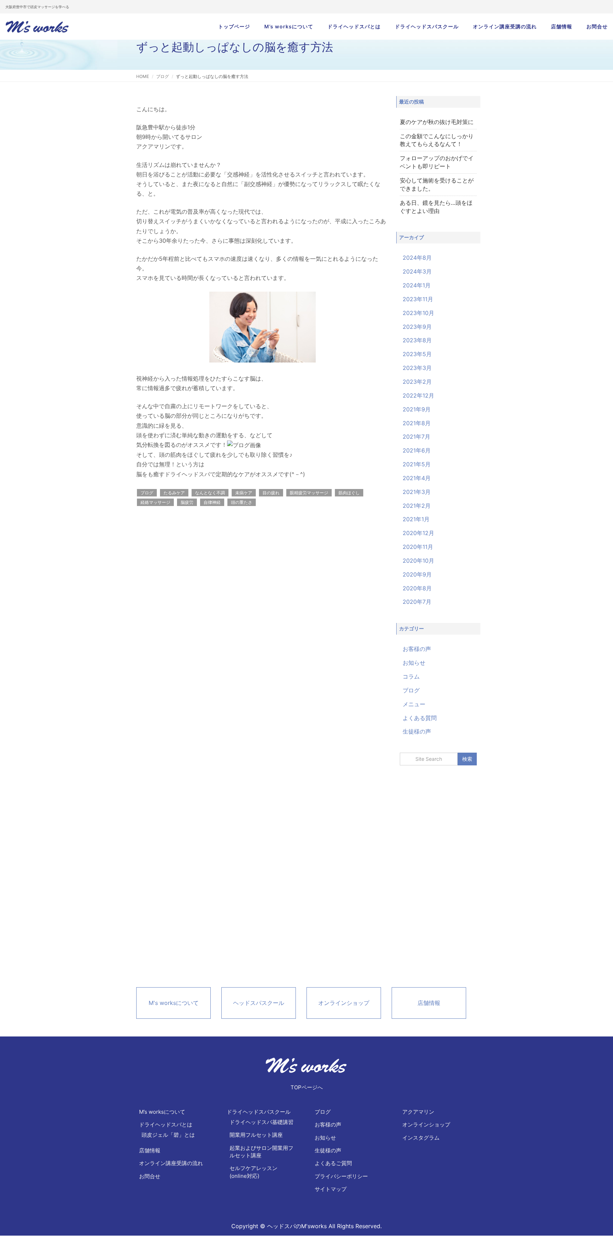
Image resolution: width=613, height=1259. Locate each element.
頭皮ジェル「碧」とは (168, 1134)
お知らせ (414, 662)
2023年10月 (418, 312)
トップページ (234, 26)
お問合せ (597, 26)
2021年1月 (416, 519)
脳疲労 (187, 502)
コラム (411, 676)
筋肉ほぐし (349, 492)
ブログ (162, 76)
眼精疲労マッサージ (309, 492)
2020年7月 (417, 601)
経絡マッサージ (155, 502)
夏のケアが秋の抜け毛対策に (437, 121)
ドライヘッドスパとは (354, 26)
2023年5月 (417, 354)
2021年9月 (417, 409)
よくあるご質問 (333, 1163)
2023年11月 (418, 299)
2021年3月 (417, 491)
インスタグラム (421, 1137)
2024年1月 (417, 285)
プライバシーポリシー (341, 1176)
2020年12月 (418, 532)
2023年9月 (417, 326)
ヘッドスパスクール (258, 1002)
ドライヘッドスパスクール (427, 26)
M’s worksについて (288, 26)
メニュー (414, 704)
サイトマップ (331, 1189)
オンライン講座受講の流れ (505, 26)
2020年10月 (418, 560)
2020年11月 (418, 546)
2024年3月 (417, 271)
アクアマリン (418, 1111)
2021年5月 (417, 464)
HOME (142, 76)
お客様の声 (417, 648)
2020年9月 (417, 574)
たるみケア (174, 492)
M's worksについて (174, 1002)
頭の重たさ (241, 502)
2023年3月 (417, 367)
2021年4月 (417, 478)
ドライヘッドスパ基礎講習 (261, 1122)
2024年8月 (417, 257)
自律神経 (212, 502)
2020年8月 (417, 588)
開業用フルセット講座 (256, 1134)
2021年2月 (417, 505)
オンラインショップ (343, 1002)
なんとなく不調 (210, 492)
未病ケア (243, 492)
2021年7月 (416, 436)
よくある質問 (420, 717)
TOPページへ (307, 1087)
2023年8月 (417, 340)
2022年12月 (418, 395)
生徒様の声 (417, 731)
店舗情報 (561, 26)
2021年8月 (417, 423)
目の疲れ (271, 492)
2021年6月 (417, 450)
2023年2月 (417, 381)
